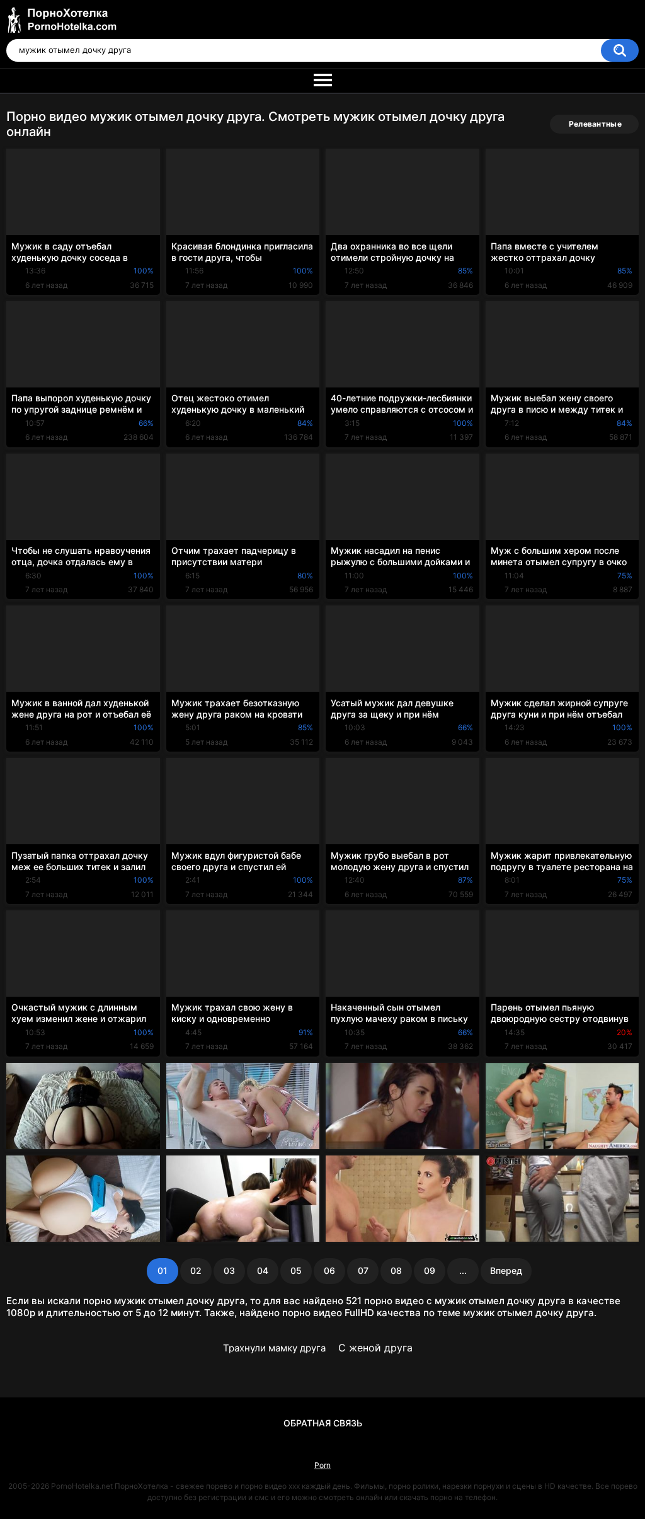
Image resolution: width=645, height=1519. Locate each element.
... (463, 1270)
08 (396, 1270)
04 (262, 1270)
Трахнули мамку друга (274, 1348)
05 (296, 1270)
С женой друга (375, 1347)
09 (429, 1270)
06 (329, 1270)
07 (363, 1270)
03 (229, 1270)
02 (196, 1270)
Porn (322, 1465)
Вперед (506, 1270)
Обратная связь (322, 1423)
